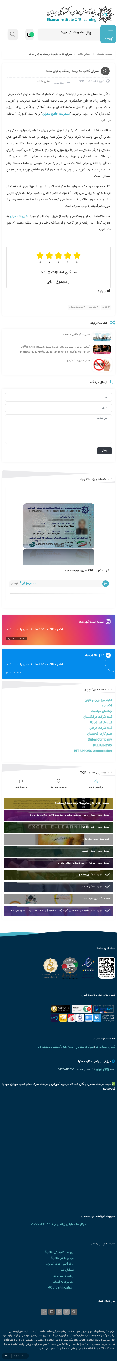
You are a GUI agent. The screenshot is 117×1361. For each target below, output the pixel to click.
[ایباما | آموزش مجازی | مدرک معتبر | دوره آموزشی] (58, 14)
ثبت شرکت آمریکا (101, 722)
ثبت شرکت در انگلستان (97, 717)
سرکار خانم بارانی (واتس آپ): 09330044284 (58, 1224)
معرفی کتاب (84, 54)
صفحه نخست (104, 54)
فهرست (108, 39)
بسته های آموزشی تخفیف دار (56, 1047)
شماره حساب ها (105, 1047)
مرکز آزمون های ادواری (60, 1264)
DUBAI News (102, 745)
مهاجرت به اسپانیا (63, 1281)
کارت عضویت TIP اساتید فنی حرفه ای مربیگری (79, 570)
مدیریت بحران (19, 216)
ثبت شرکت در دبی (100, 728)
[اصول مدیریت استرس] (102, 365)
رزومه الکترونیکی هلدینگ (59, 1252)
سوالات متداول (85, 1047)
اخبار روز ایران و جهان (98, 700)
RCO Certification (61, 1287)
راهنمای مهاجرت (101, 711)
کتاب (104, 307)
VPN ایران (102, 1069)
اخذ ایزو (107, 705)
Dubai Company (100, 739)
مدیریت (92, 307)
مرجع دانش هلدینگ (62, 1258)
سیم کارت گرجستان (99, 733)
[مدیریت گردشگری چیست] (102, 337)
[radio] (77, 258)
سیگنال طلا (67, 1270)
